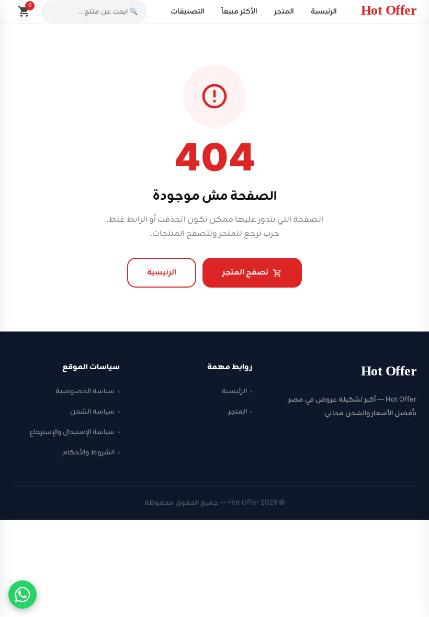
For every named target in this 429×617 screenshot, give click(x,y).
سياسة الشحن (92, 411)
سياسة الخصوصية (85, 391)
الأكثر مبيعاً (239, 12)
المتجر (284, 12)
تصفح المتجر (245, 272)
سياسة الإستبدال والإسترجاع (72, 432)
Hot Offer (389, 11)
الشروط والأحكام (88, 452)
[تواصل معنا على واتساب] (22, 594)
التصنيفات (188, 12)
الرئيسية (324, 12)
